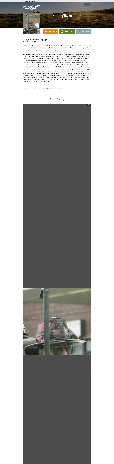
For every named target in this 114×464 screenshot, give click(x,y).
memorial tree (39, 88)
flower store (59, 88)
